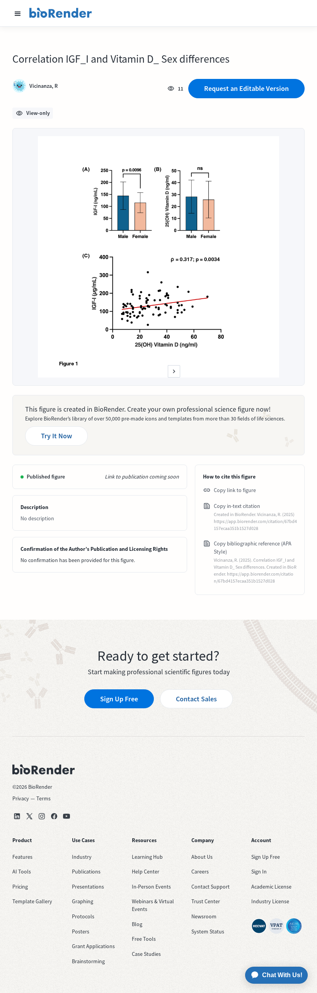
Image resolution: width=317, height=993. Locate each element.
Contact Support (210, 886)
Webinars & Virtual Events (153, 905)
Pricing (20, 886)
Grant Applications (93, 946)
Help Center (145, 871)
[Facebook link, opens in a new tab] (54, 816)
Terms (43, 798)
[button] (17, 13)
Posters (80, 931)
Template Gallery (32, 901)
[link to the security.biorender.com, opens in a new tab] (259, 926)
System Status (207, 931)
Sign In (259, 871)
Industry (82, 856)
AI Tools (21, 871)
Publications (86, 871)
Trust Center (205, 901)
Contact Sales (196, 698)
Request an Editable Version (246, 88)
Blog (137, 924)
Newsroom (203, 916)
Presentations (88, 886)
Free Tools (144, 938)
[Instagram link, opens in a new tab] (41, 816)
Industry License (270, 901)
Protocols (83, 916)
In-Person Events (151, 886)
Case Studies (146, 953)
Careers (200, 871)
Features (22, 856)
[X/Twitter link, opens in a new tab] (29, 816)
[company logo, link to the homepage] (60, 13)
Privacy (20, 798)
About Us (202, 856)
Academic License (271, 886)
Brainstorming (88, 961)
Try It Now (56, 435)
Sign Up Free (119, 698)
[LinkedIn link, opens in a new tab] (17, 816)
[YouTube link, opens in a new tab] (66, 816)
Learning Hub (147, 856)
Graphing (82, 901)
